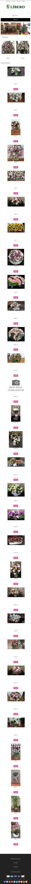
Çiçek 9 (15, 292)
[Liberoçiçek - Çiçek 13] (15, 395)
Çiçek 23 (16, 656)
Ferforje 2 (23, 58)
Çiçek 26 (16, 735)
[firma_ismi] (15, 8)
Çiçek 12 (16, 370)
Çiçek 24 (16, 682)
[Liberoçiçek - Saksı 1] (15, 759)
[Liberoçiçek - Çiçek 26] (16, 727)
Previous (27, 37)
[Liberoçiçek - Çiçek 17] (16, 496)
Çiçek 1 (15, 84)
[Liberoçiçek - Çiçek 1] (16, 76)
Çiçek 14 (16, 422)
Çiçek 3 (15, 136)
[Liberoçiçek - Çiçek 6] (16, 206)
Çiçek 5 (15, 188)
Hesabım (18, 1)
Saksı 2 (15, 787)
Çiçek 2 (15, 110)
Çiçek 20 (16, 578)
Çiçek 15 (16, 448)
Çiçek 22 (16, 630)
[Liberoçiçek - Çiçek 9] (16, 288)
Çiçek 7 (15, 240)
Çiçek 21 (16, 604)
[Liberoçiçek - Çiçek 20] (15, 577)
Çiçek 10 (16, 318)
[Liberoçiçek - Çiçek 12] (16, 362)
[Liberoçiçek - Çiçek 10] (16, 310)
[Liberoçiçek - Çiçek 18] (16, 519)
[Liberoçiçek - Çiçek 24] (16, 674)
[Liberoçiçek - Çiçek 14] (15, 421)
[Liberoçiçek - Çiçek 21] (16, 596)
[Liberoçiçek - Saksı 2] (15, 785)
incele (15, 89)
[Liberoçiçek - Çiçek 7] (16, 232)
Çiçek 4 (15, 162)
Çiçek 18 (16, 526)
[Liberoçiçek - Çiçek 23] (16, 648)
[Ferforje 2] (22, 47)
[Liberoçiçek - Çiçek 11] (16, 341)
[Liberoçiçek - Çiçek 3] (15, 134)
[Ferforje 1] (8, 47)
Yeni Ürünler (4, 37)
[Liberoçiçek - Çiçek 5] (16, 180)
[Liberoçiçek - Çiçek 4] (15, 161)
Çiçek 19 (16, 552)
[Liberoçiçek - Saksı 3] (15, 812)
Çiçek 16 (16, 474)
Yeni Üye (13, 1)
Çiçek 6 (15, 214)
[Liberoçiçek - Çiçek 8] (15, 265)
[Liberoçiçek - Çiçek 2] (16, 102)
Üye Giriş (8, 1)
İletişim (23, 1)
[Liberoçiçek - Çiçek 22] (16, 622)
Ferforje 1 (8, 58)
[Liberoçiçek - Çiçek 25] (16, 700)
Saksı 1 (15, 761)
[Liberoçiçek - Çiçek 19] (16, 544)
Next (29, 37)
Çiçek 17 (16, 500)
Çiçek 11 (16, 344)
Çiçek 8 (15, 266)
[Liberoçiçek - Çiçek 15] (16, 447)
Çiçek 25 (16, 708)
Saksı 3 (15, 813)
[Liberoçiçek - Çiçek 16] (16, 466)
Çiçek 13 (16, 396)
